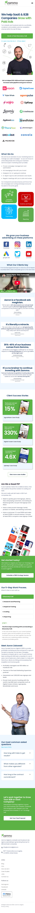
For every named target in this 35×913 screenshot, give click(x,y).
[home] (11, 3)
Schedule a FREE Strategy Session (17, 575)
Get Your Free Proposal (17, 818)
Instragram (5, 884)
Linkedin (3, 889)
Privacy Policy (5, 906)
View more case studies (17, 474)
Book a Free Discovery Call (17, 36)
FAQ (2, 866)
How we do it (5, 869)
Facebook (4, 887)
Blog (2, 863)
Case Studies (5, 871)
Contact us (4, 876)
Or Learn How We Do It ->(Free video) (13, 41)
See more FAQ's (6, 747)
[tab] (17, 597)
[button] (32, 3)
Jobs (2, 874)
